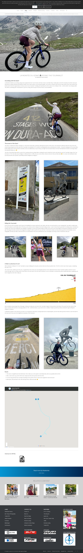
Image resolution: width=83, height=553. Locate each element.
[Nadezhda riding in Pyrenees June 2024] (41, 116)
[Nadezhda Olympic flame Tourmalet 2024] (41, 248)
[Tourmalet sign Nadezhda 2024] (22, 190)
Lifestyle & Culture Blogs (29, 523)
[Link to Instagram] (77, 551)
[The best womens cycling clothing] (70, 489)
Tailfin (45, 520)
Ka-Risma (7, 520)
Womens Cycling (27, 520)
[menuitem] (18, 10)
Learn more (40, 6)
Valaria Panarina (8, 518)
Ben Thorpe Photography (10, 513)
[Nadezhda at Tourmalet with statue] (61, 343)
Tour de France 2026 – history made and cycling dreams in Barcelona (11, 498)
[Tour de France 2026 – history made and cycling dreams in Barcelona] (12, 489)
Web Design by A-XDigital (23, 551)
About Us (26, 513)
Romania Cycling (47, 523)
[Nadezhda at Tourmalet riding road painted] (22, 343)
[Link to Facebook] (75, 551)
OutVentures (7, 525)
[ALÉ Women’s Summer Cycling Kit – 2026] (31, 489)
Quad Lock (46, 516)
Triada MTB (7, 516)
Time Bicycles (46, 513)
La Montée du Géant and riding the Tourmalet (14, 13)
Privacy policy (47, 6)
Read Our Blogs (27, 516)
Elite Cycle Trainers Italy (49, 518)
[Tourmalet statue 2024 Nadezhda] (61, 190)
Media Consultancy (28, 525)
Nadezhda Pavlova (9, 511)
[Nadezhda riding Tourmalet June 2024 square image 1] (67, 246)
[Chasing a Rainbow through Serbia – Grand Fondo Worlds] (51, 489)
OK (34, 6)
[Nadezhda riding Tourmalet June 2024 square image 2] (15, 246)
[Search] (66, 10)
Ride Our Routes (27, 518)
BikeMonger (7, 523)
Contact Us (26, 511)
